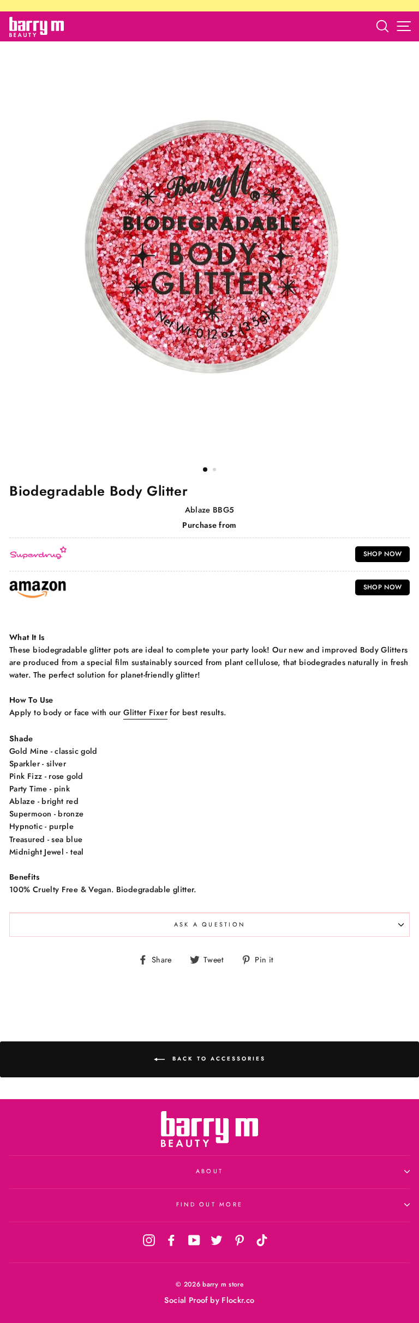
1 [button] (205, 470)
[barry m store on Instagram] (149, 1239)
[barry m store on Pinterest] (240, 1239)
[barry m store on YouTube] (194, 1239)
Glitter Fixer (145, 712)
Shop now (382, 554)
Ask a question (210, 924)
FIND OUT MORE (209, 1204)
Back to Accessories (217, 1058)
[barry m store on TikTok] (262, 1239)
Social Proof (185, 1300)
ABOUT (209, 1171)
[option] (209, 249)
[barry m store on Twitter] (217, 1239)
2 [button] (215, 470)
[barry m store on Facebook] (171, 1239)
